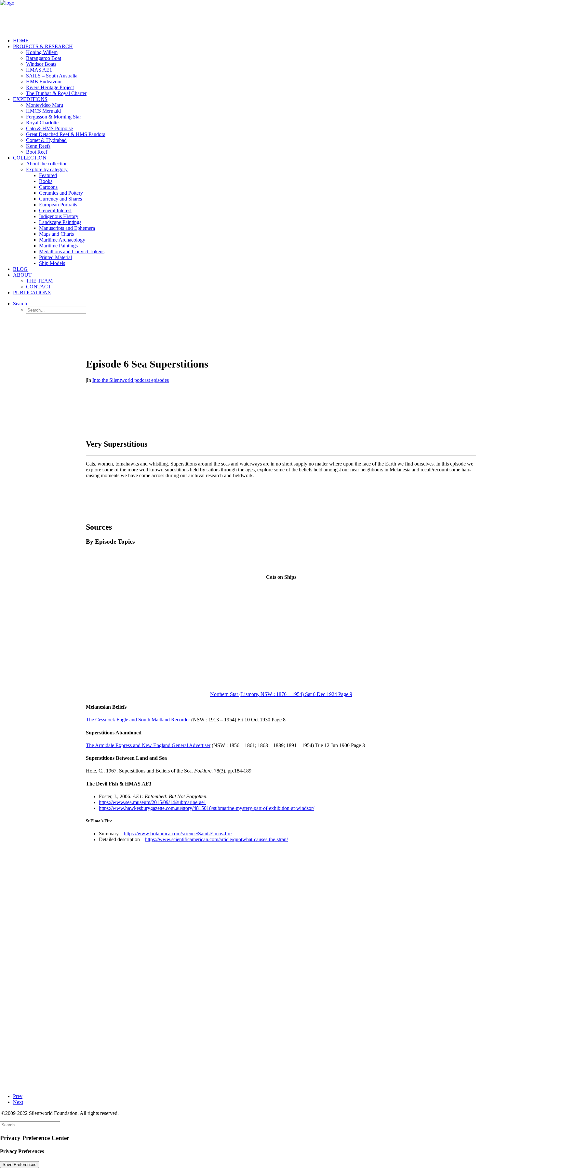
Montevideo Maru (44, 105)
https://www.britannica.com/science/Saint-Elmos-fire (178, 833)
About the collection (47, 163)
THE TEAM (39, 281)
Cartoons (48, 187)
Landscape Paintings (60, 222)
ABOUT (22, 275)
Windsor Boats (41, 64)
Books (45, 181)
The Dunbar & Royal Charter (56, 93)
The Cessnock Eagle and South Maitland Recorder (138, 719)
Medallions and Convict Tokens (71, 251)
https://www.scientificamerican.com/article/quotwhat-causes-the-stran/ (216, 839)
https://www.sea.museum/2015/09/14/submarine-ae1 (152, 802)
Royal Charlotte (42, 122)
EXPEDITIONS (30, 99)
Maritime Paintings (58, 245)
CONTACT (38, 286)
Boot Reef (36, 152)
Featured (48, 175)
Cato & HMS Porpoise (49, 128)
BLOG (20, 269)
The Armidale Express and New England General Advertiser (148, 745)
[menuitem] (287, 41)
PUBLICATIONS (32, 292)
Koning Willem (42, 52)
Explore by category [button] (47, 169)
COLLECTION (30, 157)
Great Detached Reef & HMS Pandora (65, 134)
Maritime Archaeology (62, 240)
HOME (21, 40)
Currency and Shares (60, 199)
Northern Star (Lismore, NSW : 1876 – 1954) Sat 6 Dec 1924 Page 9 (281, 694)
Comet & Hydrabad (46, 140)
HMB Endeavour (44, 81)
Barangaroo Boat (43, 58)
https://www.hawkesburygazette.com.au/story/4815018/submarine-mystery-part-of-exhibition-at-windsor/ (206, 808)
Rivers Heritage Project (50, 87)
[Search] (30, 1124)
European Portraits (58, 204)
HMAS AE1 (39, 70)
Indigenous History (58, 216)
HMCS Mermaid (43, 111)
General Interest (55, 210)
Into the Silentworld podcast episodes (130, 380)
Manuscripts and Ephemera (67, 228)
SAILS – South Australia (51, 75)
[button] (20, 303)
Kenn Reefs (38, 146)
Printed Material (55, 257)
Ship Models (52, 263)
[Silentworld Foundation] (281, 16)
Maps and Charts (56, 234)
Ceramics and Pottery (61, 193)
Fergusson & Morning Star (53, 116)
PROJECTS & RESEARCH (43, 46)
